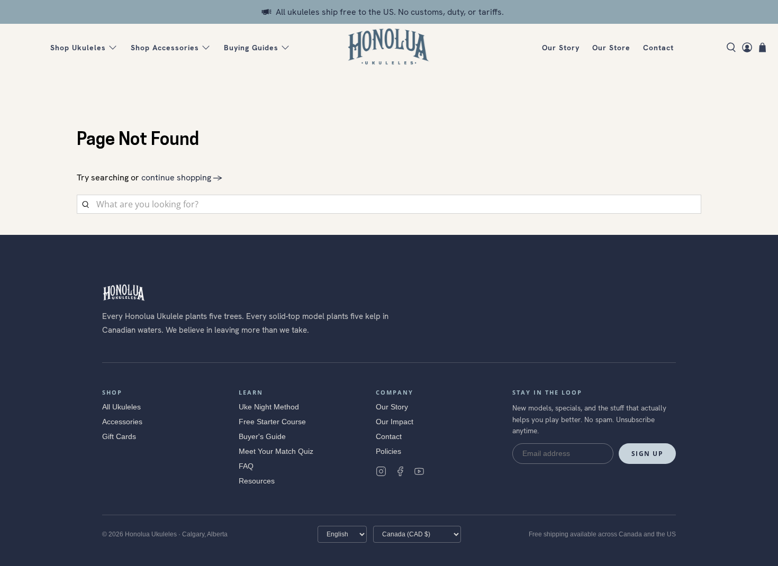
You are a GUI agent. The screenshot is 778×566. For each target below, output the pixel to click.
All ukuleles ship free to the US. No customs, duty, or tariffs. (390, 11)
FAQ (246, 466)
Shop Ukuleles (78, 47)
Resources (257, 481)
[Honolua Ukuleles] (389, 47)
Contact (658, 47)
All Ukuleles (121, 407)
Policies (388, 451)
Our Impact (394, 421)
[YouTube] (419, 471)
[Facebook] (400, 471)
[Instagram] (381, 471)
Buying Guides (251, 47)
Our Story (561, 47)
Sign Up (647, 453)
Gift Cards (119, 436)
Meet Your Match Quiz (276, 451)
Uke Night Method (269, 407)
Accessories (122, 421)
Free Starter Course (272, 421)
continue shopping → (181, 177)
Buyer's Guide (262, 436)
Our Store (611, 47)
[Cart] (762, 47)
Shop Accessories (165, 47)
